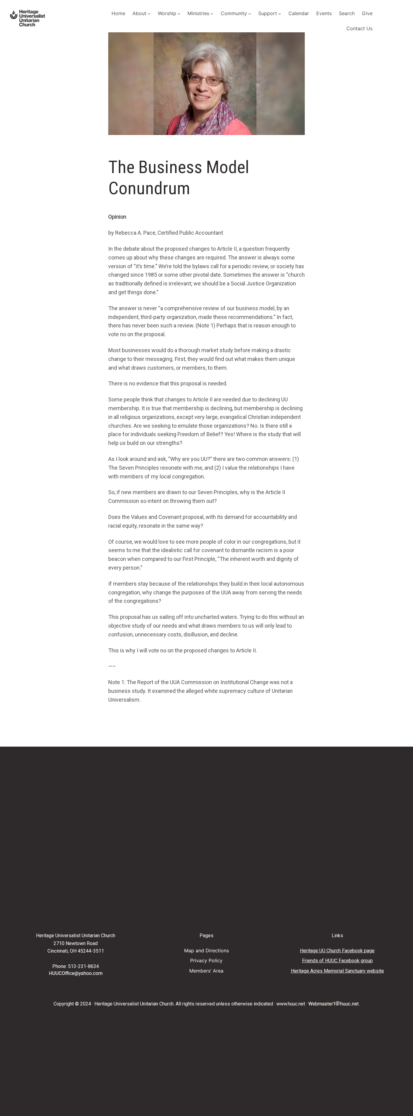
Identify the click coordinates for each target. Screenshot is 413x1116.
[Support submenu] (279, 13)
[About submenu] (149, 13)
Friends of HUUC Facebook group (337, 960)
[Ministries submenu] (211, 13)
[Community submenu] (249, 13)
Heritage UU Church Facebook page (337, 951)
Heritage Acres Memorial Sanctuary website (337, 971)
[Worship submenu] (178, 13)
